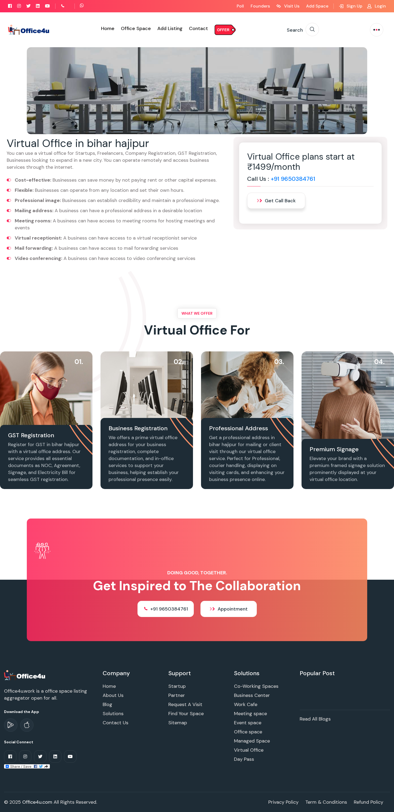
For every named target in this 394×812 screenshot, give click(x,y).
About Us (113, 695)
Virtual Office (248, 750)
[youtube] (47, 6)
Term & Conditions (326, 802)
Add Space (317, 6)
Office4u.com (37, 802)
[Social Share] (27, 766)
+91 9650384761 (293, 179)
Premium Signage (334, 449)
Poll (240, 6)
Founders (260, 6)
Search (295, 30)
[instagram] (19, 6)
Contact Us (115, 722)
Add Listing (170, 28)
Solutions (113, 713)
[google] (10, 725)
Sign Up (353, 6)
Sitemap (177, 722)
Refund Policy (368, 802)
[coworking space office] (25, 675)
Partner (176, 695)
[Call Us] (68, 6)
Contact (198, 28)
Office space (248, 732)
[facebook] (10, 6)
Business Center (252, 695)
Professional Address (238, 428)
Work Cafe (245, 704)
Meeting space (250, 713)
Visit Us (291, 6)
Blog (107, 704)
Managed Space (252, 741)
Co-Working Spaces (256, 686)
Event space (247, 722)
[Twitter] (28, 6)
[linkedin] (38, 6)
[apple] (27, 725)
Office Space (136, 28)
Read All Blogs (315, 719)
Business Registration (138, 428)
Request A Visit (185, 704)
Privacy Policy (283, 802)
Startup (177, 686)
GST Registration (31, 435)
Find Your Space (186, 713)
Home (107, 28)
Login (380, 6)
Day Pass (244, 759)
